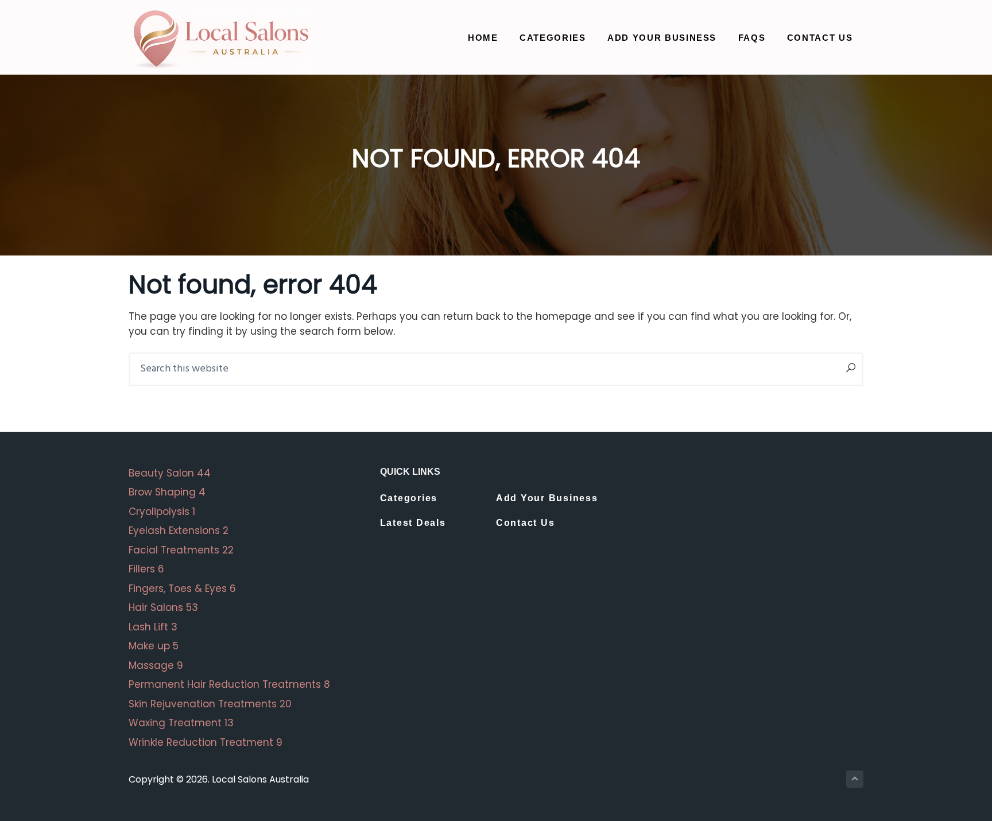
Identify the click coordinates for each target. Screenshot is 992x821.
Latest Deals (413, 523)
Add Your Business (547, 498)
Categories (409, 498)
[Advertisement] (747, 546)
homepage (563, 316)
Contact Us (525, 523)
